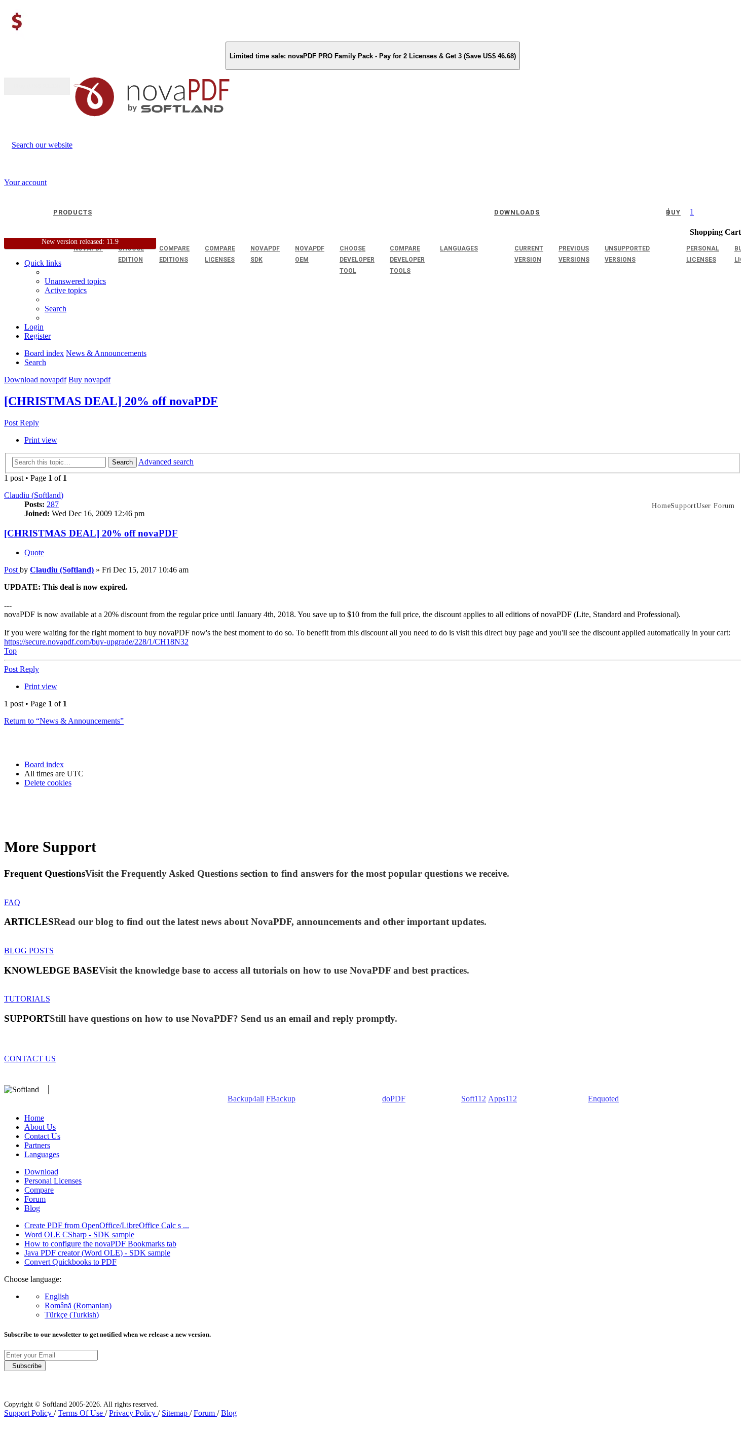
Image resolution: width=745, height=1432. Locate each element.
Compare (39, 1190)
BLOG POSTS (29, 950)
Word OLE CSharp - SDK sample (79, 1234)
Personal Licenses (53, 1180)
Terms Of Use (81, 1413)
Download (41, 1171)
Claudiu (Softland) (33, 495)
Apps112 (502, 1098)
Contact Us (42, 1136)
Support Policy (29, 1413)
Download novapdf (35, 379)
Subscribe (25, 1366)
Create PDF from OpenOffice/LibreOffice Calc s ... (106, 1225)
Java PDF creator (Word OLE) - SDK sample (97, 1252)
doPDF (393, 1098)
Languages (41, 1154)
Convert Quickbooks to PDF (70, 1262)
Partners (37, 1145)
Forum (35, 1199)
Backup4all (246, 1098)
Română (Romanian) (78, 1305)
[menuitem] (66, 290)
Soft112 (473, 1098)
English (57, 1296)
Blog (32, 1208)
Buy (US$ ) (37, 86)
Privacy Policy (133, 1413)
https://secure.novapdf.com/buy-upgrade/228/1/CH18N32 (96, 641)
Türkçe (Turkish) (72, 1314)
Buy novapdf (89, 379)
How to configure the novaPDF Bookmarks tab (100, 1243)
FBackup (280, 1098)
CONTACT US (30, 1058)
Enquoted (603, 1098)
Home (34, 1118)
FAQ (12, 902)
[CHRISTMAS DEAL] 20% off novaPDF (111, 401)
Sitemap (176, 1413)
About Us (40, 1127)
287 (53, 504)
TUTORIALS (27, 998)
